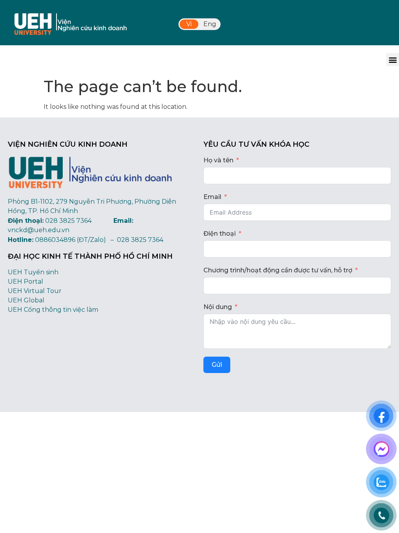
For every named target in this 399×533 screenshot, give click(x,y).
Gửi (217, 364)
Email (212, 197)
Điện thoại (219, 233)
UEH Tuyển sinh (33, 272)
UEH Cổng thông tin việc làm (53, 309)
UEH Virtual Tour (35, 291)
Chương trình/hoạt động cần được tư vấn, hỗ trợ (277, 270)
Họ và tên (218, 160)
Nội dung (217, 307)
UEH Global (26, 300)
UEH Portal (25, 281)
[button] (392, 59)
